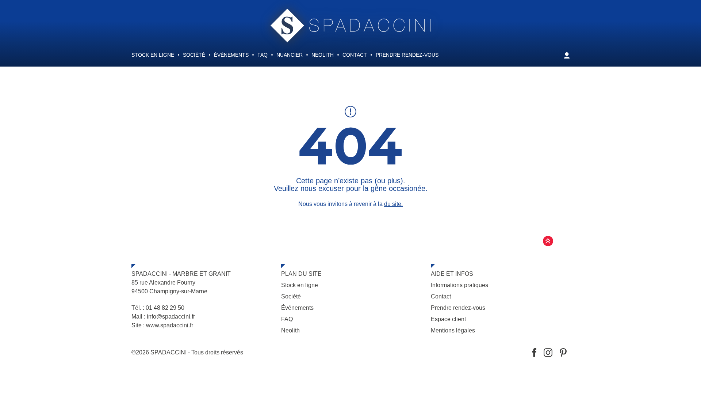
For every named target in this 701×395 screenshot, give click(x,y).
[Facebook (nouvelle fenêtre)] (534, 352)
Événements (231, 55)
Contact (354, 55)
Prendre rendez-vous (407, 55)
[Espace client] (567, 59)
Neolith (322, 55)
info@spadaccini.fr (171, 316)
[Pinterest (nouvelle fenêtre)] (563, 352)
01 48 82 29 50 (165, 308)
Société (194, 55)
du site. (393, 204)
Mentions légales (453, 330)
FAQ (262, 55)
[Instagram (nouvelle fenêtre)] (548, 352)
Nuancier (289, 55)
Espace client (448, 319)
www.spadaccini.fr (169, 325)
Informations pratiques (459, 285)
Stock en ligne (152, 55)
